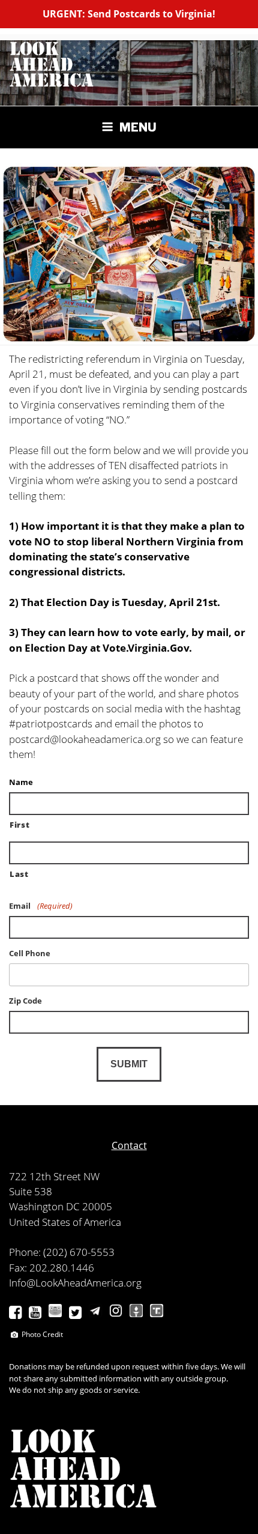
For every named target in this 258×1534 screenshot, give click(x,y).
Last (19, 874)
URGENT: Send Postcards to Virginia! (129, 13)
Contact (129, 1145)
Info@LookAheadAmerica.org (75, 1283)
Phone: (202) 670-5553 (62, 1252)
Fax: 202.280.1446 (51, 1268)
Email (41, 906)
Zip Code (25, 1001)
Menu (138, 127)
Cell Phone (29, 953)
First (19, 824)
